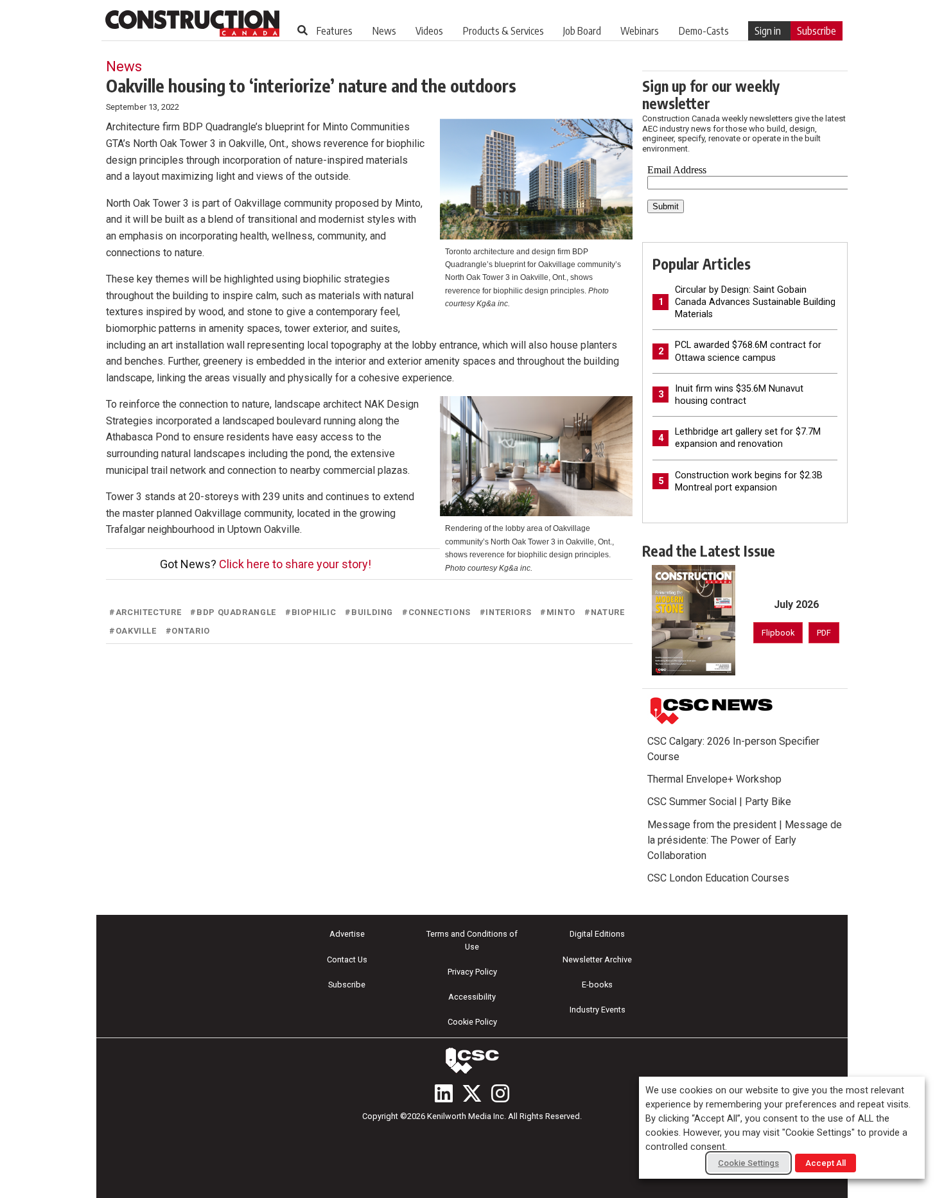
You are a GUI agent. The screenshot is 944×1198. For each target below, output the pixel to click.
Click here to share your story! (295, 564)
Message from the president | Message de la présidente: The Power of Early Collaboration (744, 840)
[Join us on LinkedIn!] (444, 1093)
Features (335, 30)
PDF (824, 633)
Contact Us (347, 959)
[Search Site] (302, 30)
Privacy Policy (472, 972)
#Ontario (188, 631)
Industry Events (597, 1009)
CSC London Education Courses (718, 878)
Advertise (347, 934)
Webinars (639, 30)
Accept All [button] (825, 1163)
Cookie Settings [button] (748, 1163)
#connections (436, 612)
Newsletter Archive (597, 959)
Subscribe (816, 30)
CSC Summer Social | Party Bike (719, 801)
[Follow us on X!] (472, 1093)
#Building (369, 612)
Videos (429, 30)
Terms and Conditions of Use (472, 940)
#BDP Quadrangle (233, 612)
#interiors (505, 612)
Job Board (582, 30)
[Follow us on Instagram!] (500, 1093)
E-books (597, 984)
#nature (604, 612)
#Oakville (133, 631)
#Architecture (145, 612)
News (384, 30)
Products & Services (503, 30)
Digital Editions (597, 934)
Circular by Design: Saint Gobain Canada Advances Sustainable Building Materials (755, 302)
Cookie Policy (472, 1022)
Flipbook (778, 633)
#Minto (557, 612)
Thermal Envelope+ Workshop (714, 779)
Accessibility (472, 997)
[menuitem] (335, 31)
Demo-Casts (704, 30)
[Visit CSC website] (711, 712)
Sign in (768, 30)
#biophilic (310, 612)
